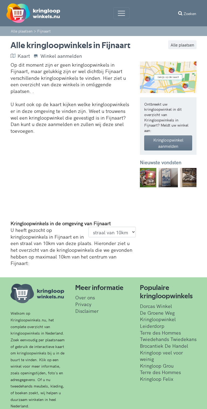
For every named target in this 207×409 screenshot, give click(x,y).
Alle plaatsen (182, 45)
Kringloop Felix (156, 378)
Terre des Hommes (160, 332)
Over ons (85, 297)
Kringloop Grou (157, 365)
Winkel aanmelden (61, 56)
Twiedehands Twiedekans (168, 339)
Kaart (24, 56)
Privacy (83, 304)
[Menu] (121, 13)
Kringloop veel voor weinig (161, 356)
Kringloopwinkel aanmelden (168, 143)
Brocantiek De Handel (164, 345)
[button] (144, 177)
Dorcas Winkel (156, 306)
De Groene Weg (157, 312)
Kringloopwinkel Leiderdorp (158, 322)
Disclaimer (87, 310)
